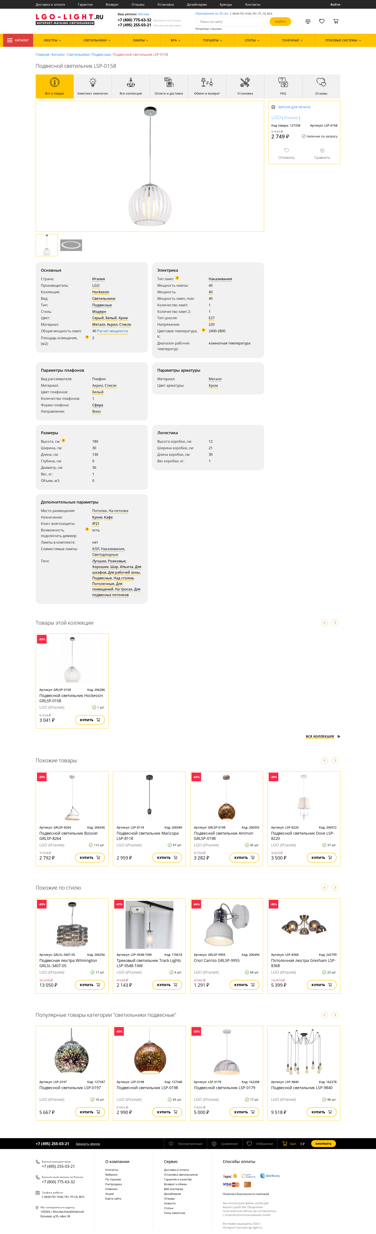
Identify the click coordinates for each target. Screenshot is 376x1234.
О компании (117, 1161)
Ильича (126, 566)
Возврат (112, 4)
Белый (111, 317)
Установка (166, 4)
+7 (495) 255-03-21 (149, 24)
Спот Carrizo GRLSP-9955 (217, 960)
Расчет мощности (112, 331)
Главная (42, 54)
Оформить (324, 1143)
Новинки (111, 1189)
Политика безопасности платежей (246, 1194)
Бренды (226, 4)
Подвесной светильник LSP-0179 (224, 1087)
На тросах (123, 589)
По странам (113, 1179)
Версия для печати (295, 107)
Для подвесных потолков (116, 592)
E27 (212, 317)
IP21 (95, 523)
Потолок (99, 510)
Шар (114, 566)
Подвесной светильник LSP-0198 (147, 1087)
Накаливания (220, 278)
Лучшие (99, 561)
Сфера (97, 405)
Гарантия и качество (178, 1179)
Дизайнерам (197, 4)
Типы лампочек (174, 1213)
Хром (123, 317)
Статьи (168, 1208)
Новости (170, 1203)
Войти (335, 4)
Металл (98, 324)
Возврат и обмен (175, 1184)
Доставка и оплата (50, 4)
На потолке (118, 510)
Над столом (124, 578)
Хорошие (100, 566)
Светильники (78, 54)
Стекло (125, 324)
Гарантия (85, 4)
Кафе (108, 517)
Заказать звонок (88, 1144)
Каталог (22, 40)
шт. (293, 1144)
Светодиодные (105, 554)
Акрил (112, 324)
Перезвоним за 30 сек (211, 13)
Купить (87, 720)
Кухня (97, 517)
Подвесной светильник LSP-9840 (301, 1087)
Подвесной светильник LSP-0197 (70, 1087)
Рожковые (117, 561)
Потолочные (103, 583)
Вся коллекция (320, 736)
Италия (98, 278)
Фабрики (111, 1174)
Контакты (252, 4)
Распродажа (113, 1184)
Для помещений (107, 586)
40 (211, 292)
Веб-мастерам (173, 1189)
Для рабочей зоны (124, 572)
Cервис (171, 1161)
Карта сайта (113, 1198)
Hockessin (100, 292)
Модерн (99, 311)
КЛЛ (95, 548)
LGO (96, 285)
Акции (109, 1194)
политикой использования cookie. (248, 1215)
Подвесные (101, 54)
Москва (143, 14)
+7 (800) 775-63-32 (149, 19)
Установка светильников (181, 1174)
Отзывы (138, 4)
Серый (98, 317)
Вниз (96, 411)
